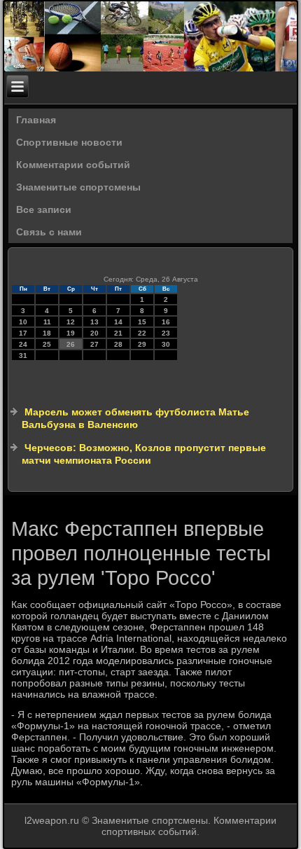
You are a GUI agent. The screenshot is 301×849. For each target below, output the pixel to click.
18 (47, 333)
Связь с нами (49, 231)
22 (142, 333)
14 (118, 322)
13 (94, 322)
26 (70, 344)
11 (47, 322)
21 (118, 333)
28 (118, 344)
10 (23, 322)
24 (23, 344)
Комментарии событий (73, 164)
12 (70, 322)
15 (142, 322)
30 (166, 344)
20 (94, 333)
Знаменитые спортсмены (78, 187)
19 (70, 333)
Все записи (43, 209)
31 (23, 355)
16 (166, 322)
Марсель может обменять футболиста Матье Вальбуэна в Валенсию (135, 418)
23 (166, 333)
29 (142, 344)
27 (94, 344)
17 (23, 333)
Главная (36, 119)
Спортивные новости (69, 142)
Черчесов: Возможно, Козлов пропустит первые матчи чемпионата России (144, 454)
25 (47, 344)
